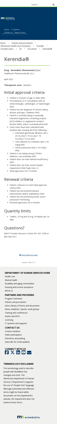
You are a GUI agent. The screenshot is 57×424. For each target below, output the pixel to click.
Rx (20, 48)
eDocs (6, 29)
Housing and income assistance (19, 287)
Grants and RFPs (12, 316)
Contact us (8, 32)
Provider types (7, 48)
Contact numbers (12, 331)
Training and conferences (16, 312)
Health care (10, 276)
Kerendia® (47, 48)
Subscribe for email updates (17, 342)
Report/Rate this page (29, 255)
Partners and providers (19, 295)
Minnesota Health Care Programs (16, 45)
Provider (40, 45)
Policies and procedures (22, 42)
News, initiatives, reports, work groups (22, 309)
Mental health (11, 280)
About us (9, 290)
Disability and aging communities (19, 283)
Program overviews (13, 298)
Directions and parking (15, 338)
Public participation (13, 334)
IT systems (15, 29)
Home (3, 42)
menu (7, 3)
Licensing (9, 320)
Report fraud (20, 32)
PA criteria (32, 48)
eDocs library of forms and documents (22, 305)
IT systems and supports (16, 323)
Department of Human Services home (27, 272)
